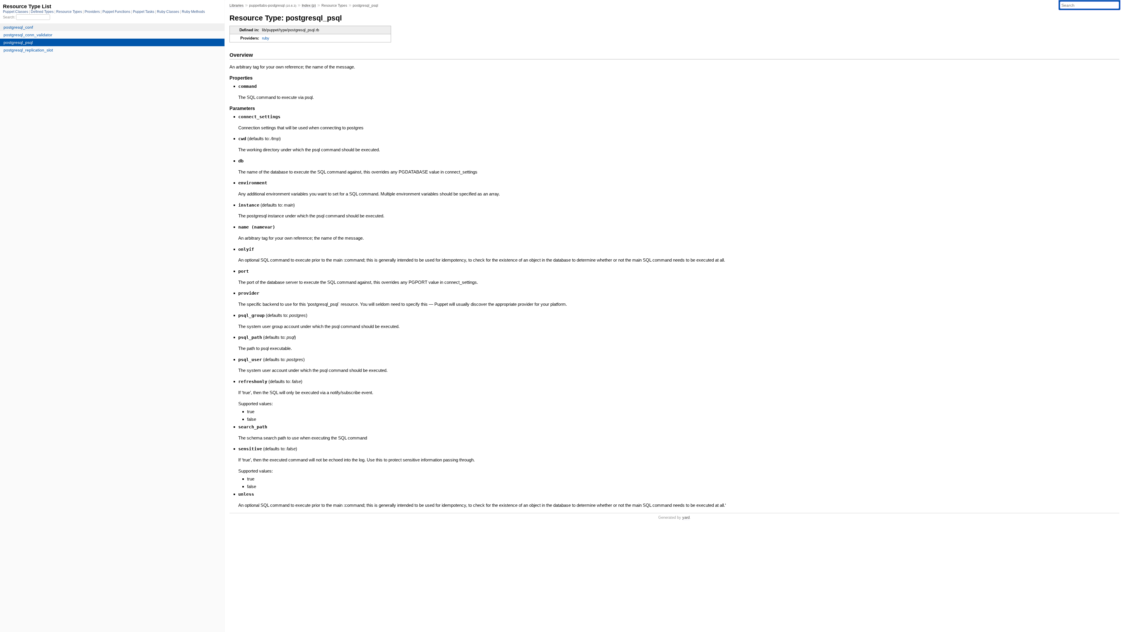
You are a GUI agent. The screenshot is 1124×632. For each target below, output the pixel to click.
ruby (265, 38)
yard (686, 517)
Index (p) (309, 6)
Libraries (236, 6)
